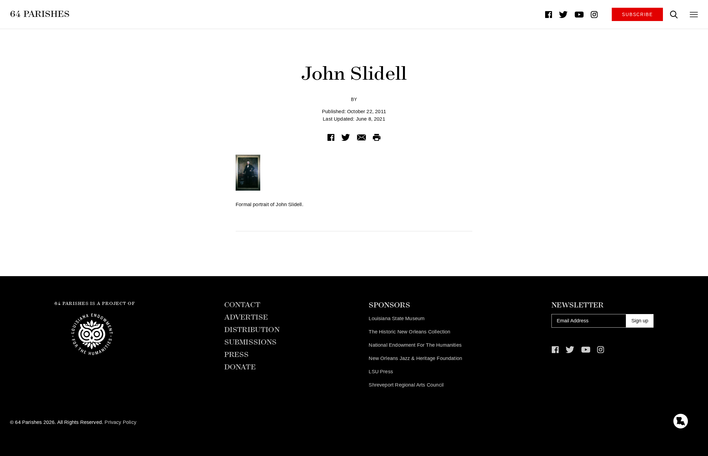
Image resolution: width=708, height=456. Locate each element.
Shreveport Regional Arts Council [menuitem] (406, 385)
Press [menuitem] (236, 355)
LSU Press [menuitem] (381, 371)
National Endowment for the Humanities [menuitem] (415, 345)
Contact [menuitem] (242, 305)
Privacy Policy (120, 422)
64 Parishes (40, 14)
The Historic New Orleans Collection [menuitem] (409, 332)
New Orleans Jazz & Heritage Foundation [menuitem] (415, 358)
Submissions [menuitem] (250, 342)
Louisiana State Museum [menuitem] (397, 318)
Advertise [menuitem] (246, 317)
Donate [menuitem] (240, 367)
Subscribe (637, 14)
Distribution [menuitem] (252, 330)
